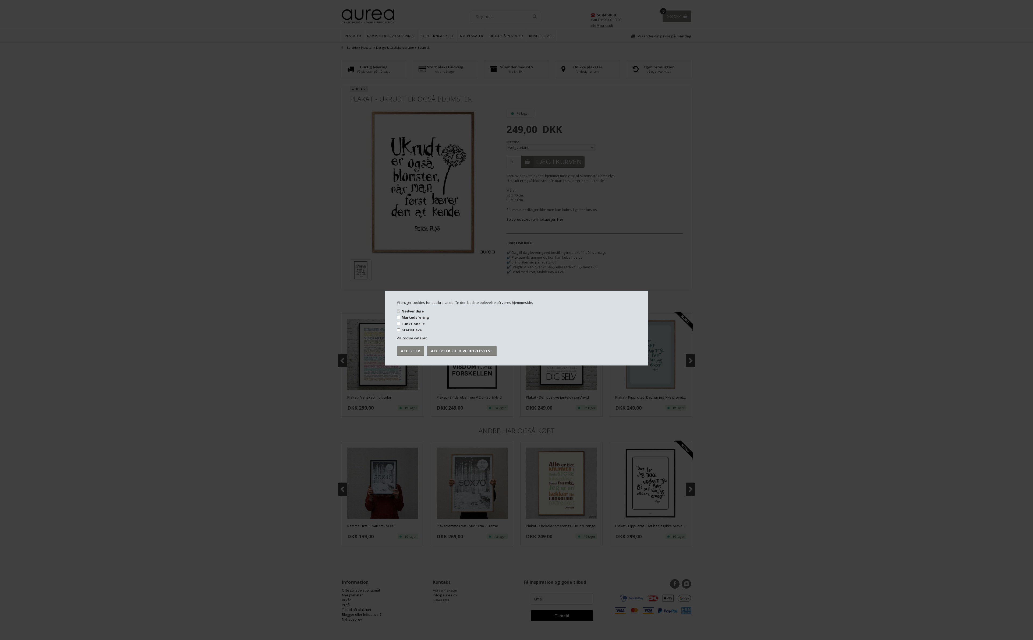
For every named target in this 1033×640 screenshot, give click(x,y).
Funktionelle (413, 323)
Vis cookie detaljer (412, 338)
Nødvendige (413, 310)
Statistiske (412, 330)
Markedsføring (415, 317)
